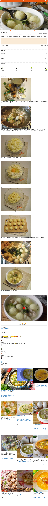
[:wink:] (4, 336)
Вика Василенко (45, 33)
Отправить (8, 338)
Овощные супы (3, 328)
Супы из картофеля (7, 328)
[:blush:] (12, 336)
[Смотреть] (24, 308)
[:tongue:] (14, 336)
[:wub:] (17, 336)
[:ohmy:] (1, 336)
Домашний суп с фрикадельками (21, 415)
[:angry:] (15, 336)
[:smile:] (13, 336)
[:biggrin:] (11, 336)
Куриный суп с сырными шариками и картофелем (7, 390)
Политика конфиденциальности (24, 504)
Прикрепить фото (3, 338)
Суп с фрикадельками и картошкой (21, 488)
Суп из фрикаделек (3, 416)
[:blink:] (5, 336)
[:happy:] (8, 336)
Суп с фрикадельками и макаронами (37, 492)
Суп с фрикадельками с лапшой (21, 381)
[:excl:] (3, 336)
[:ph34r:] (2, 336)
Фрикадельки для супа (4, 492)
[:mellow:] (16, 336)
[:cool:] (10, 336)
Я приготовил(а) (24, 325)
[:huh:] (20, 336)
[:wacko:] (7, 336)
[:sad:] (6, 336)
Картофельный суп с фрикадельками (37, 424)
